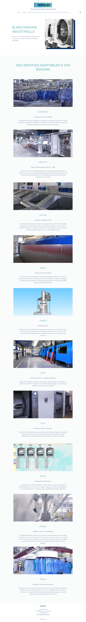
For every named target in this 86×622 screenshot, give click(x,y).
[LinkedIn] (80, 12)
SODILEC (43, 606)
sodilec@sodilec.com (43, 609)
